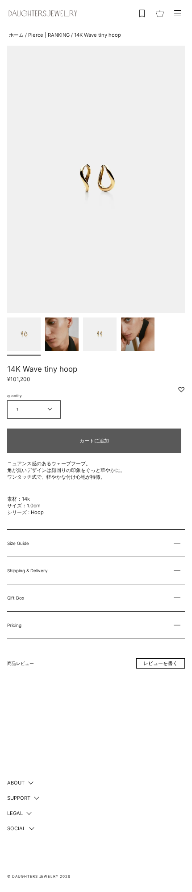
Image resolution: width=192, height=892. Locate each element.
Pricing (14, 625)
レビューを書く (160, 663)
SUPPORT (18, 798)
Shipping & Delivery (27, 570)
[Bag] (159, 13)
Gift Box (15, 597)
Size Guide (18, 543)
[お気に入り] (142, 13)
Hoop (37, 512)
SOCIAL (16, 828)
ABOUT (16, 783)
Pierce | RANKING (49, 35)
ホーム (16, 35)
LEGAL (15, 813)
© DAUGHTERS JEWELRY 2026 (39, 876)
